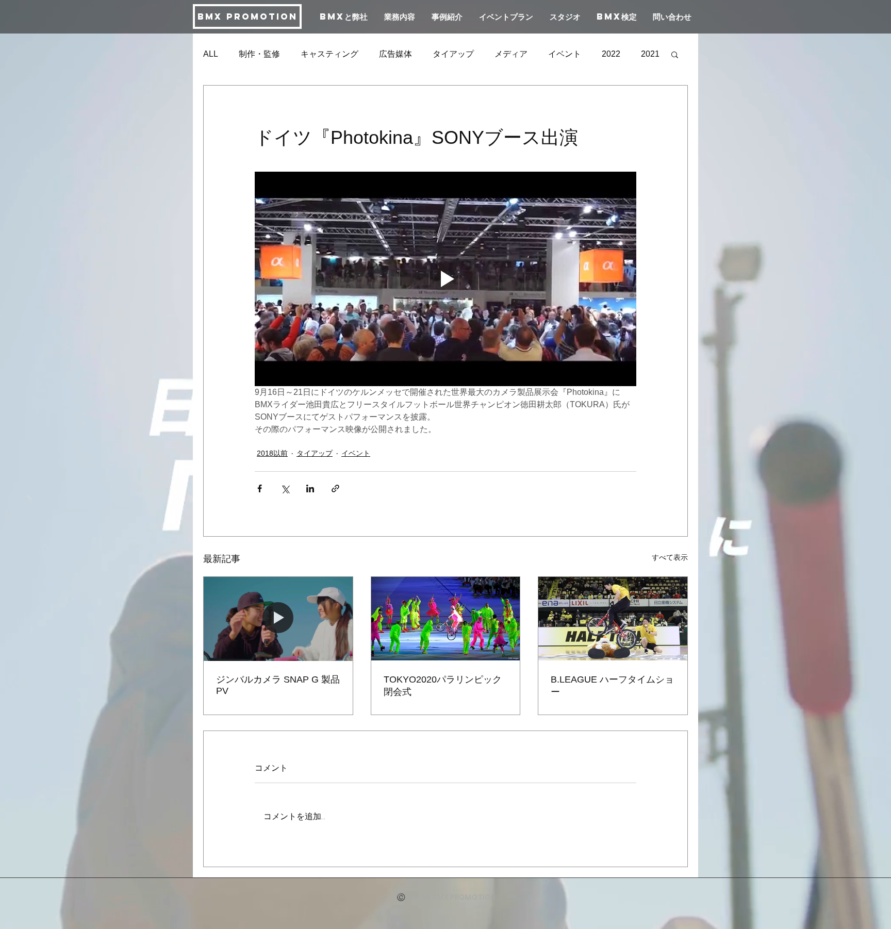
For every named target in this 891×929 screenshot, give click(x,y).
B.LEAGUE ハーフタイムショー (612, 685)
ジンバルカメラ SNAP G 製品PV (278, 685)
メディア (510, 53)
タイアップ (453, 53)
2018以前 (272, 453)
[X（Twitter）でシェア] (285, 488)
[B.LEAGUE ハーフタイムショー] (612, 618)
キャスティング (329, 53)
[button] (675, 54)
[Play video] (445, 279)
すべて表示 (670, 557)
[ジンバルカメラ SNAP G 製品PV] (278, 618)
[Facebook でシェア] (260, 488)
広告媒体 (395, 53)
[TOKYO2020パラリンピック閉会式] (445, 618)
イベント (564, 53)
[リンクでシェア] (335, 488)
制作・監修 (259, 53)
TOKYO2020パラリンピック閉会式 (443, 685)
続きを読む (622, 53)
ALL (210, 53)
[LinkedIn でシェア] (310, 488)
